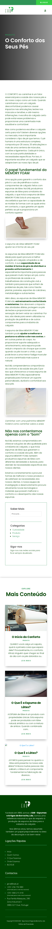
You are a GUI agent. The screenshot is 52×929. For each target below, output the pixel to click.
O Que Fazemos (14, 858)
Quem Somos (13, 855)
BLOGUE (10, 864)
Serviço (16, 536)
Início (9, 851)
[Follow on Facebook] (3, 2)
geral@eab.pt (13, 883)
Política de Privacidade (26, 924)
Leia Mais (26, 661)
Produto (10, 35)
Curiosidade (18, 529)
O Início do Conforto (26, 637)
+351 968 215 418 (15, 893)
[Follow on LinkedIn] (8, 2)
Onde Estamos (13, 861)
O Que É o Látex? (26, 753)
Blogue (44, 2)
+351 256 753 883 (15, 887)
